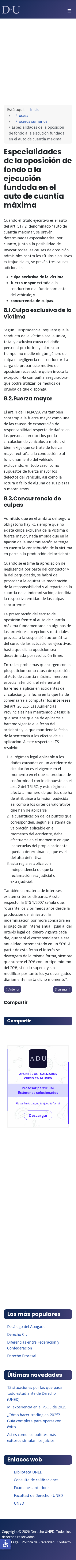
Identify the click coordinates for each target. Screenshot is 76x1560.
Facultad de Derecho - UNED (38, 1495)
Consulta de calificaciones (36, 1479)
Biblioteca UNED (28, 1472)
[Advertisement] (38, 60)
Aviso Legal (10, 1542)
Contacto (64, 1542)
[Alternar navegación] (69, 11)
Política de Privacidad (38, 1542)
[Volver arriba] (68, 1552)
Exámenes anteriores (32, 1487)
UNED (19, 1503)
